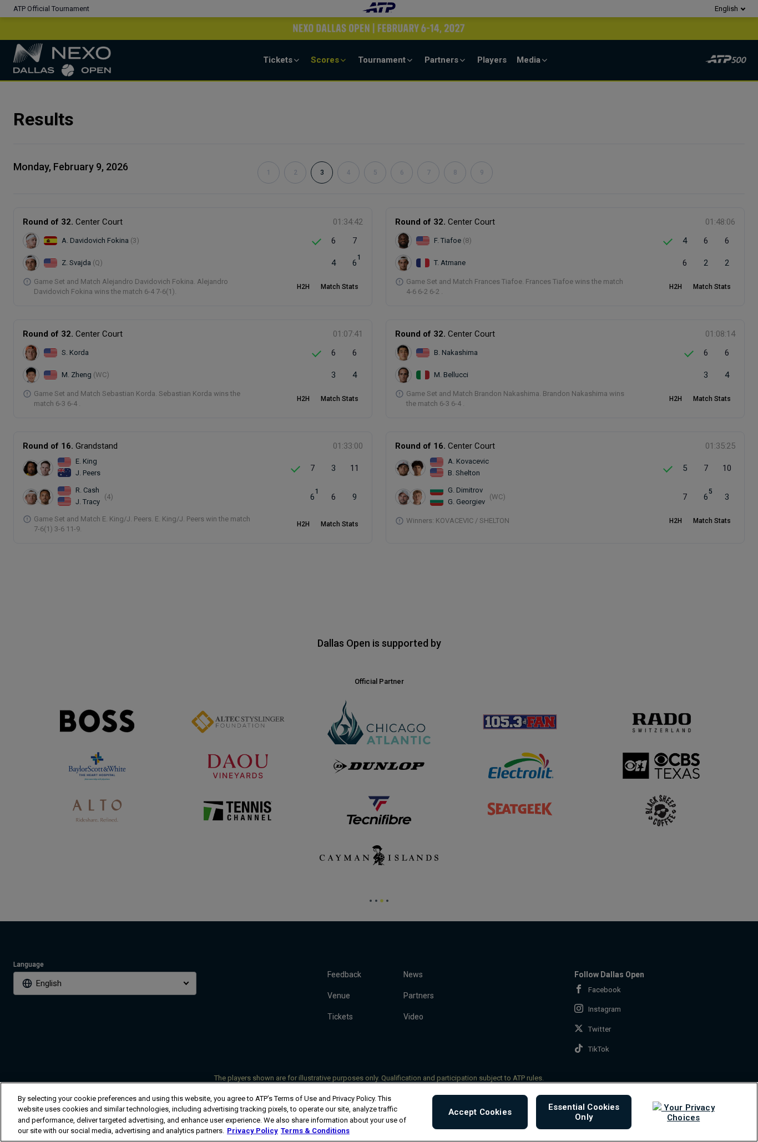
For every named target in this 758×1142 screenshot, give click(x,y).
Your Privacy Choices (688, 1113)
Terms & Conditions (315, 1130)
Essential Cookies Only (584, 1112)
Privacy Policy (252, 1130)
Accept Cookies (480, 1112)
